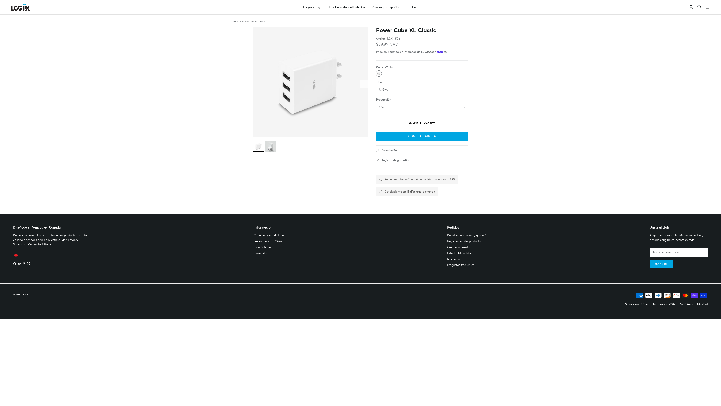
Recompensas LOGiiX (268, 241)
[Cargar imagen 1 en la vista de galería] (310, 82)
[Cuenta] (690, 7)
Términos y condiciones (269, 235)
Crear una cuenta (458, 247)
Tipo (379, 82)
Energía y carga (312, 7)
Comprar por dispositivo (386, 7)
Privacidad (261, 253)
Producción (383, 99)
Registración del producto (464, 241)
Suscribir (662, 264)
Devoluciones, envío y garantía (467, 235)
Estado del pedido (459, 253)
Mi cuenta (453, 259)
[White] (379, 73)
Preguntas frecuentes (460, 265)
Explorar (413, 7)
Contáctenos (262, 247)
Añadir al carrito (422, 123)
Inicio (235, 21)
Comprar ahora (422, 136)
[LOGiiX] (20, 7)
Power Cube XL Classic (253, 21)
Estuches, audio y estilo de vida (347, 7)
